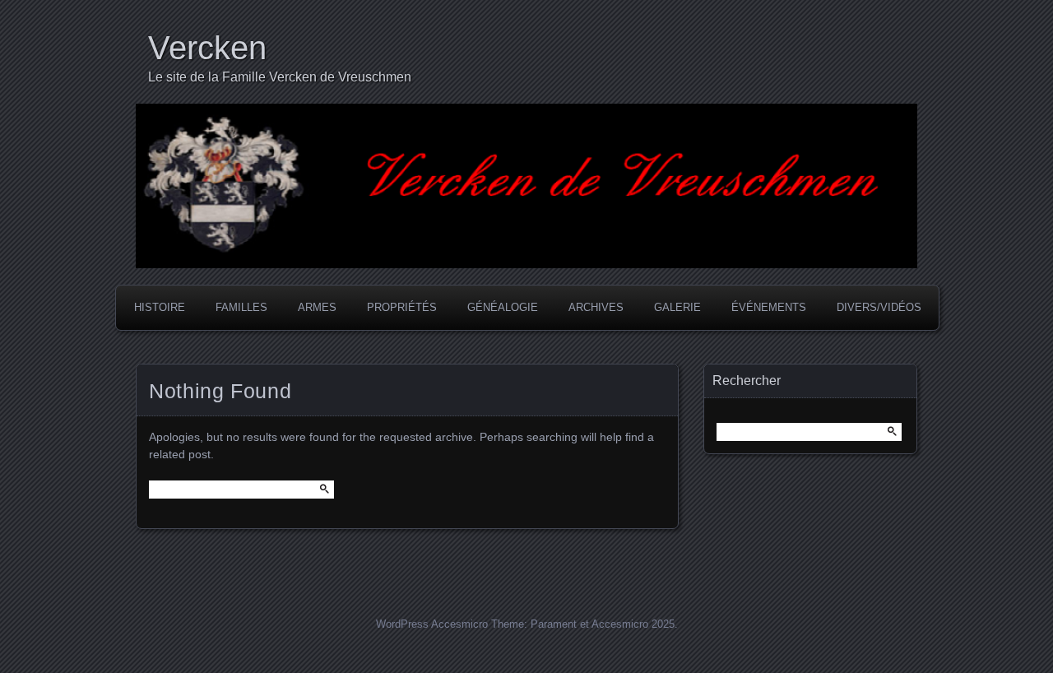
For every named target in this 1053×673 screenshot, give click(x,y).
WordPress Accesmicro (432, 624)
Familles (241, 307)
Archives (596, 307)
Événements (768, 307)
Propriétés (402, 307)
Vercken (207, 48)
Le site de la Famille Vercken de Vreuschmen (279, 77)
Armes (317, 307)
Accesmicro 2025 (633, 624)
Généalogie (502, 307)
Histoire (159, 307)
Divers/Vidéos (879, 307)
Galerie (677, 307)
